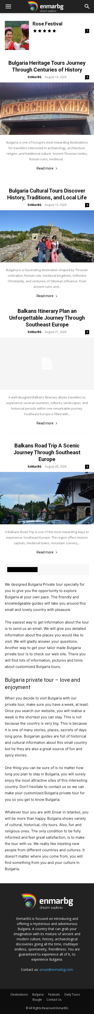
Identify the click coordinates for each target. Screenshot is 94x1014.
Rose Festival (47, 24)
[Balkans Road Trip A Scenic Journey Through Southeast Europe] (47, 498)
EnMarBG (34, 77)
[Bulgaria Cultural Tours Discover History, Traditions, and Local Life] (47, 236)
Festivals (54, 994)
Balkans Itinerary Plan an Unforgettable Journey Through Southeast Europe (47, 318)
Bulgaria (38, 994)
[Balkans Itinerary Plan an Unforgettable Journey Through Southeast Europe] (47, 363)
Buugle (37, 1000)
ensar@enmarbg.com (56, 969)
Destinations (19, 994)
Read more (45, 168)
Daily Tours (72, 994)
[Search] (87, 6)
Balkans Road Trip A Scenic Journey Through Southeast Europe (47, 452)
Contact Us (54, 1000)
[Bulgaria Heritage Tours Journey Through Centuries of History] (47, 108)
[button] (8, 6)
